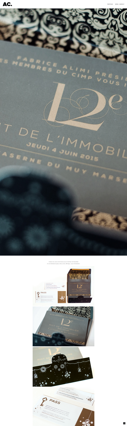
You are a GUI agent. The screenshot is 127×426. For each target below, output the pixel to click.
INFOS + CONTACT (119, 4)
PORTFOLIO (110, 4)
